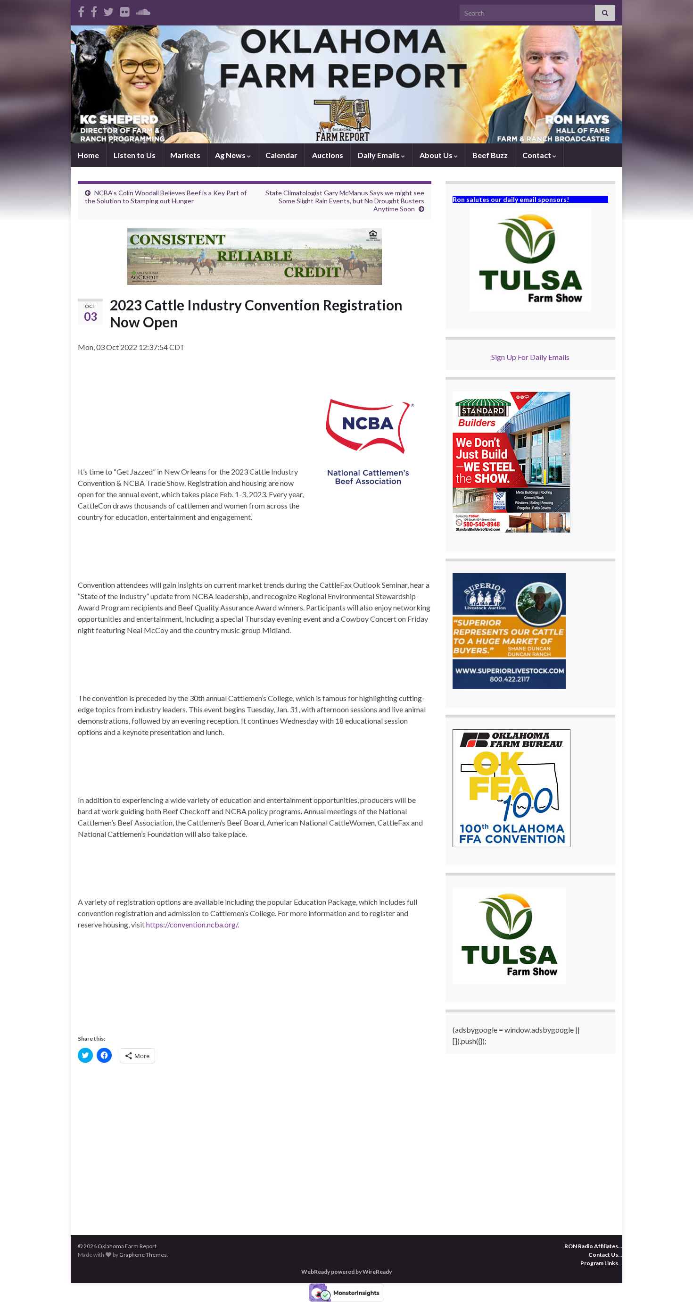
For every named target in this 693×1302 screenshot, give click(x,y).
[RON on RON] (108, 10)
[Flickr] (125, 10)
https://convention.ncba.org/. (192, 924)
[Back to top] (672, 1281)
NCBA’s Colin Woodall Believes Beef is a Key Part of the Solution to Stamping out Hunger (166, 197)
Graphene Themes (143, 1254)
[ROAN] (81, 10)
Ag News (231, 154)
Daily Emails (379, 154)
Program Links (599, 1263)
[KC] (94, 10)
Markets (185, 154)
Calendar (281, 154)
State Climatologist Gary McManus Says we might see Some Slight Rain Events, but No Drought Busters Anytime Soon (344, 201)
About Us (437, 154)
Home (88, 154)
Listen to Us (135, 154)
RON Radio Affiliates (591, 1246)
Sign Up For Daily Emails (530, 356)
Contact (537, 154)
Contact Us (603, 1254)
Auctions (327, 154)
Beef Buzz (490, 154)
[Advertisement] (254, 1143)
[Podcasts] (143, 10)
